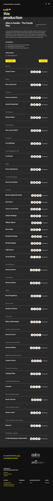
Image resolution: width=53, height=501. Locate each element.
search (47, 3)
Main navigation (48, 3)
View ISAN (43, 60)
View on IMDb (10, 60)
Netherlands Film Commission (12, 4)
